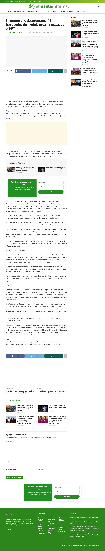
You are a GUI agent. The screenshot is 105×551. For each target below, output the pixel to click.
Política (62, 11)
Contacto (16, 1)
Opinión (78, 11)
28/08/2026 (20, 425)
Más (84, 11)
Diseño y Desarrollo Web (85, 545)
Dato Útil (40, 531)
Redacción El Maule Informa (16, 32)
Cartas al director (40, 520)
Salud (60, 525)
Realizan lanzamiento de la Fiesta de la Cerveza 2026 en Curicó (57, 407)
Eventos (50, 526)
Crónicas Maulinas (40, 525)
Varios (60, 529)
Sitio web (40, 469)
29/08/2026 (19, 172)
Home (7, 16)
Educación (51, 523)
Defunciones (41, 533)
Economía (70, 11)
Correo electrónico (11, 469)
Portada (8, 11)
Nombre (8, 462)
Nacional (31, 11)
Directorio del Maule (23, 1)
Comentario (9, 441)
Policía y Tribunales (51, 11)
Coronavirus (41, 523)
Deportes (39, 11)
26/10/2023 (29, 32)
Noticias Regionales (19, 11)
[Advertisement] (36, 86)
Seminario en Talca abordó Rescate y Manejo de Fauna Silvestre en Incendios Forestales (25, 169)
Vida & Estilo (61, 531)
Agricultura (41, 517)
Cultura (40, 528)
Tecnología (61, 527)
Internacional (51, 528)
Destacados (37, 32)
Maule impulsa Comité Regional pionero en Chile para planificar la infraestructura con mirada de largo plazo (90, 83)
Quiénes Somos (9, 1)
